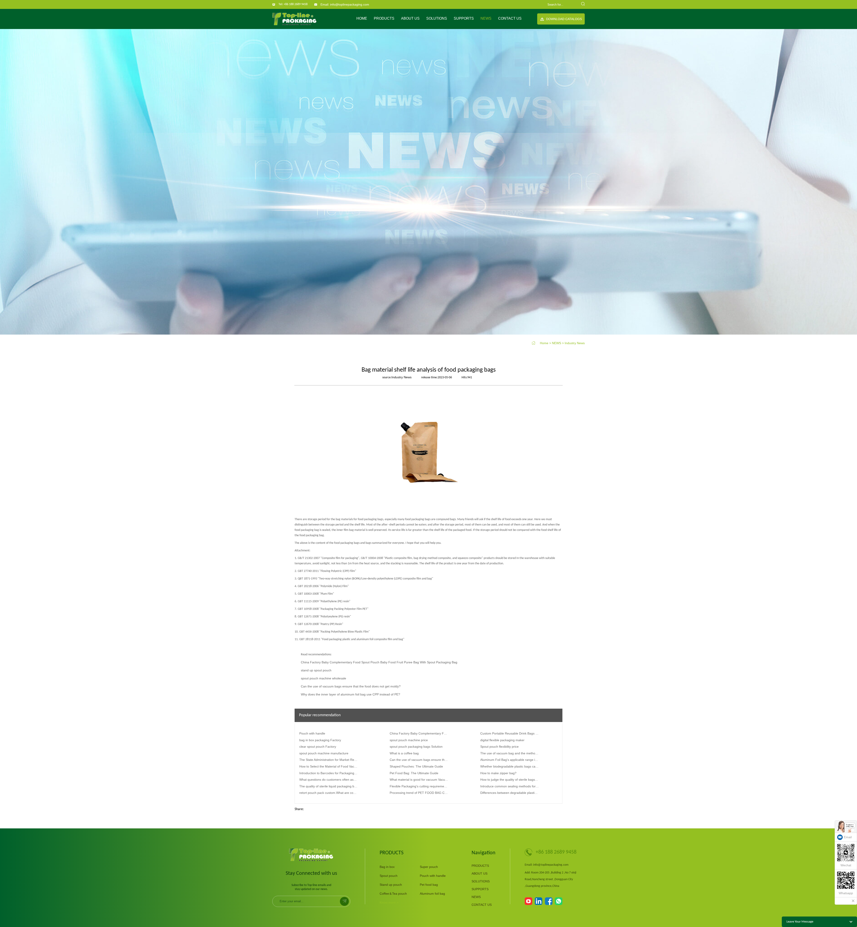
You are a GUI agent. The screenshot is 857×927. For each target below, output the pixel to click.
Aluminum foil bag (432, 893)
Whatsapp (846, 893)
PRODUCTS (384, 18)
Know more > (389, 902)
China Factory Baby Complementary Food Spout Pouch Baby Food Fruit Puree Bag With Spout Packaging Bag (379, 662)
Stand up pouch (391, 884)
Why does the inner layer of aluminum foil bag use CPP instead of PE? (350, 694)
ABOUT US (410, 18)
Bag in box (387, 867)
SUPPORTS (464, 18)
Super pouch (429, 867)
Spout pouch (388, 875)
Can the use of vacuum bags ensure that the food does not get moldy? (351, 686)
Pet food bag (429, 884)
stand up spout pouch (316, 670)
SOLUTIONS (436, 18)
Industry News (575, 343)
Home (361, 18)
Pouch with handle (433, 875)
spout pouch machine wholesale (323, 678)
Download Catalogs (564, 19)
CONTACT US (510, 18)
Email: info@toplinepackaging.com (344, 4)
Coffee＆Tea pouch (393, 893)
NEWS (486, 18)
